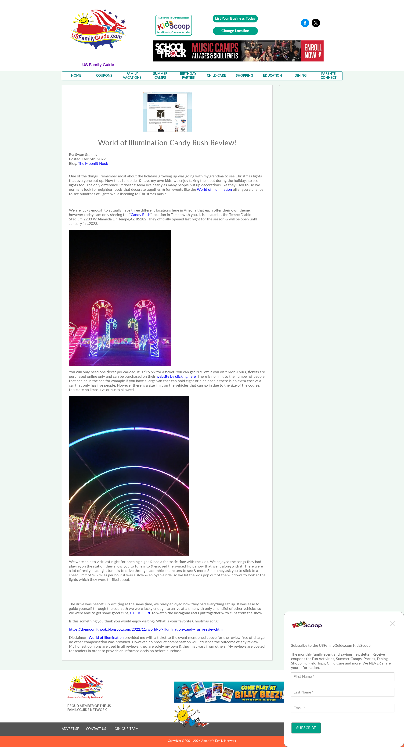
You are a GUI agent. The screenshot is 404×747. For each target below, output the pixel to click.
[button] (392, 623)
